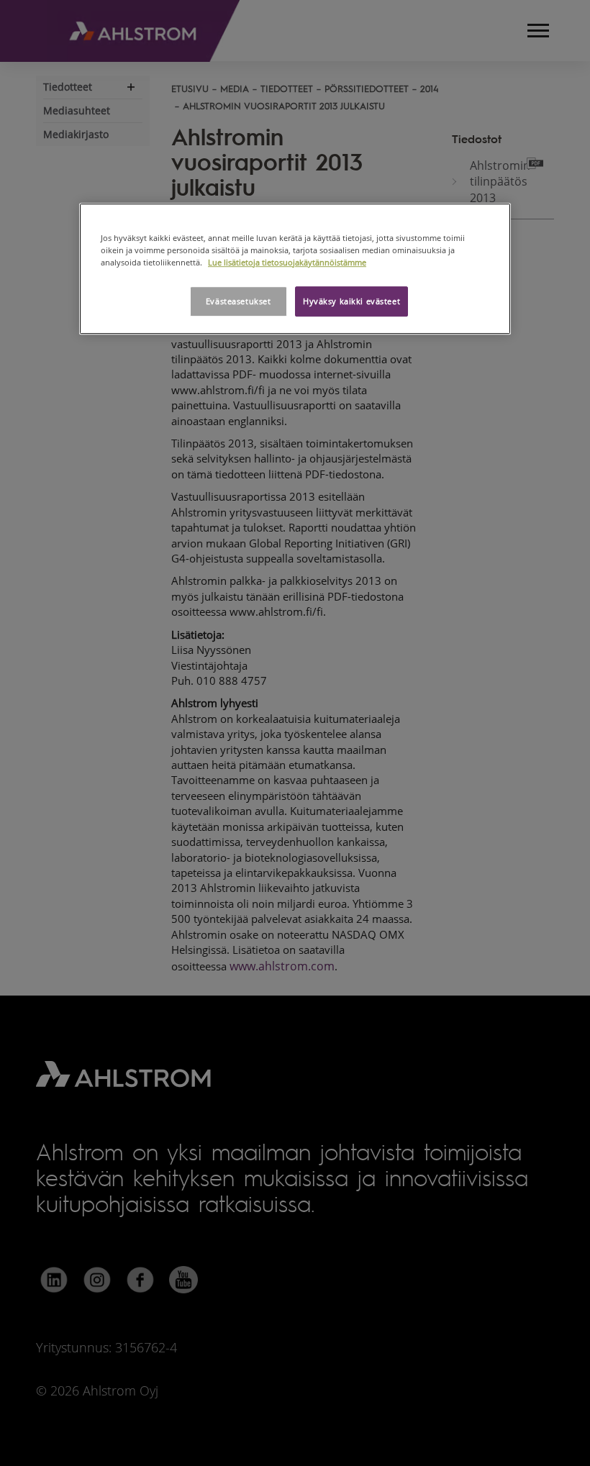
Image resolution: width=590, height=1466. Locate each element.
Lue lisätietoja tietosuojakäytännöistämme (287, 262)
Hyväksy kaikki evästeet (351, 301)
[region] (295, 268)
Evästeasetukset (238, 301)
